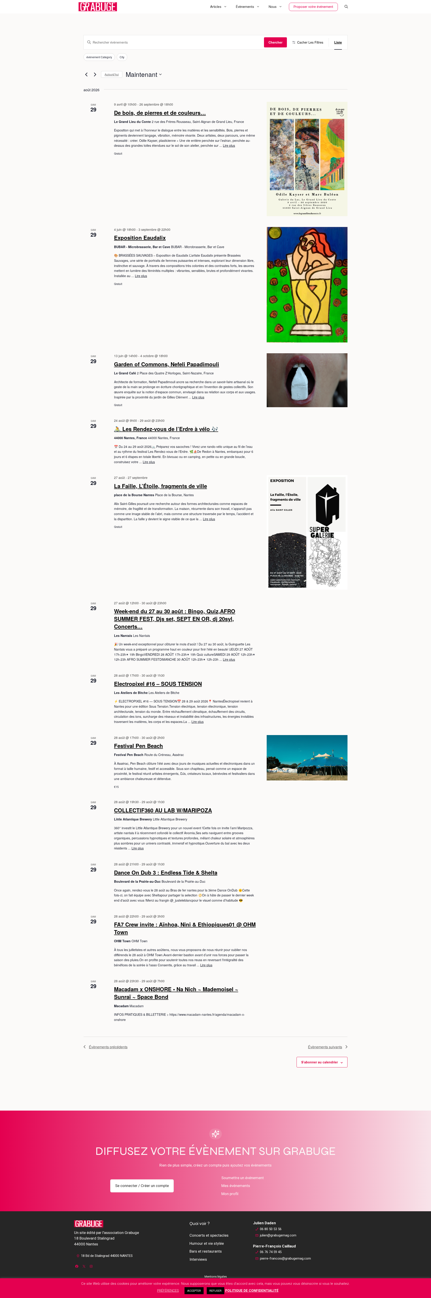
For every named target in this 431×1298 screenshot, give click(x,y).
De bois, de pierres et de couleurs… (160, 112)
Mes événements (235, 1185)
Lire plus (229, 145)
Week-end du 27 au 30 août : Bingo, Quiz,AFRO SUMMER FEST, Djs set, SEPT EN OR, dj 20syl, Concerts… (174, 618)
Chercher (275, 42)
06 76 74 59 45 (270, 1252)
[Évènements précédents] (86, 74)
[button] (346, 6)
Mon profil (229, 1193)
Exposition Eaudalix (140, 237)
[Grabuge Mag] (98, 6)
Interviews (198, 1259)
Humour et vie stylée (206, 1243)
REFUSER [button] (215, 1290)
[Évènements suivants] (95, 74)
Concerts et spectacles (209, 1235)
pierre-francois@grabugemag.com (285, 1258)
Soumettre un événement (242, 1178)
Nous (273, 7)
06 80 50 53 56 (270, 1229)
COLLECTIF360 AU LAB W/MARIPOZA (163, 810)
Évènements (245, 7)
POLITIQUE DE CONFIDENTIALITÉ (252, 1291)
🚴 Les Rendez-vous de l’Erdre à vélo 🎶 (166, 429)
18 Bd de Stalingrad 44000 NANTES (107, 1256)
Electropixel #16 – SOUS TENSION (158, 683)
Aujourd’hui (112, 74)
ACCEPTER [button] (194, 1290)
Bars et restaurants (205, 1251)
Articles (215, 7)
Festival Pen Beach (138, 745)
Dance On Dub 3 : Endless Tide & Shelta (165, 872)
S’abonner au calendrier (319, 1062)
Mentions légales (216, 1276)
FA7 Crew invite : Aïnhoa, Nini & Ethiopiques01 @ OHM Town (185, 928)
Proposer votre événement (313, 7)
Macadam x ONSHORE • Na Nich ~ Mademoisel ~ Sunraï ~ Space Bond (176, 992)
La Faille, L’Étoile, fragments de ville (160, 486)
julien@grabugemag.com (278, 1235)
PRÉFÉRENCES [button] (168, 1291)
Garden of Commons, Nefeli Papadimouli (166, 364)
